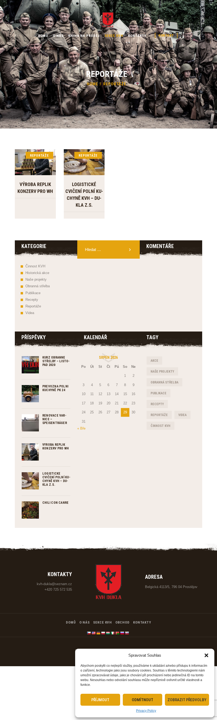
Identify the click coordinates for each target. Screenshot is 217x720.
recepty (157, 404)
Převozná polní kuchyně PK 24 (55, 388)
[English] (94, 633)
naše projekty (162, 371)
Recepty (31, 300)
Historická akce (37, 273)
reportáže (159, 415)
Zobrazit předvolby (187, 699)
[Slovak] (127, 633)
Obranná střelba (37, 286)
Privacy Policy (146, 711)
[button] (206, 655)
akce (154, 361)
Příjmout (100, 699)
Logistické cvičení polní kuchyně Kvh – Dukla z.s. (84, 195)
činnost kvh (160, 426)
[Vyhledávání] (108, 250)
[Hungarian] (108, 633)
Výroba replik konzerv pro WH (35, 188)
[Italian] (113, 633)
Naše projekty (36, 279)
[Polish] (103, 633)
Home (92, 84)
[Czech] (89, 633)
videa (182, 415)
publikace (158, 393)
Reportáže (39, 155)
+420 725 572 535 (58, 589)
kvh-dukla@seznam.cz (54, 584)
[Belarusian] (117, 633)
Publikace (32, 293)
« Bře (81, 428)
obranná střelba (164, 382)
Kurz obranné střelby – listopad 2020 (56, 361)
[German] (98, 633)
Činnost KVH (35, 266)
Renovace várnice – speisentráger (54, 419)
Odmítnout (142, 699)
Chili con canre (55, 503)
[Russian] (122, 633)
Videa (29, 313)
